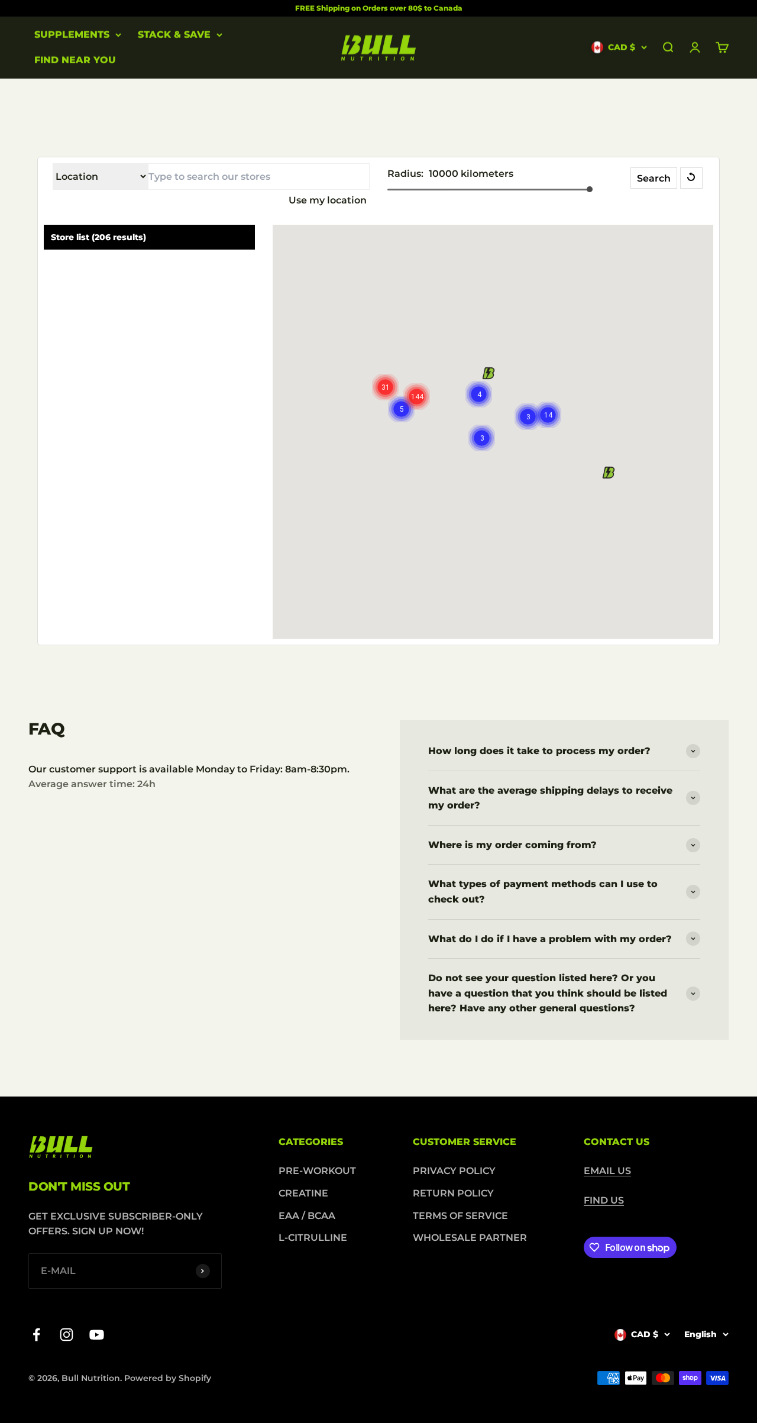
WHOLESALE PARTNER (470, 1237)
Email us (607, 1170)
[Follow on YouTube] (97, 1335)
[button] (488, 373)
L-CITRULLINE (313, 1237)
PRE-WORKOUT (317, 1170)
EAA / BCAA (307, 1215)
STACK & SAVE (174, 34)
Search (654, 178)
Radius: (405, 173)
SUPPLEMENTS (71, 34)
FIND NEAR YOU (75, 60)
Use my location (328, 200)
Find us (604, 1200)
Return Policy (453, 1193)
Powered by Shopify (167, 1378)
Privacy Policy (454, 1170)
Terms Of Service (460, 1215)
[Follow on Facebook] (36, 1335)
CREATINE (303, 1193)
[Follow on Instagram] (67, 1335)
